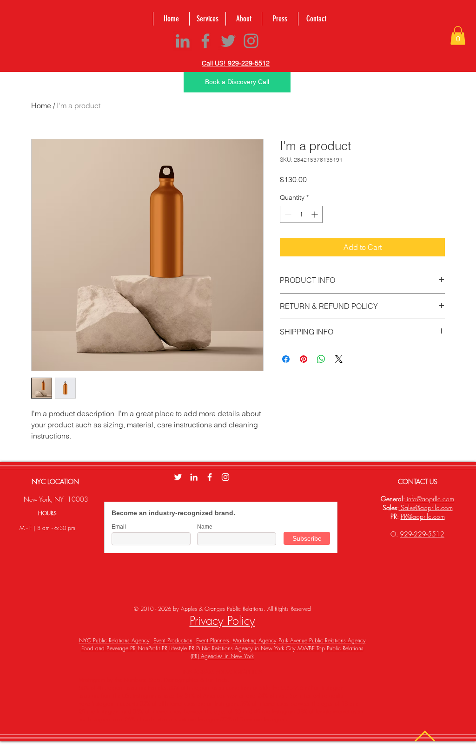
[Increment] (315, 214)
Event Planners (212, 640)
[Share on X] (338, 359)
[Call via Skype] (283, 42)
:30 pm (66, 528)
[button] (458, 35)
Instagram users (205, 688)
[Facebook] (205, 41)
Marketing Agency (255, 640)
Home (41, 105)
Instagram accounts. (115, 703)
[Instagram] (251, 41)
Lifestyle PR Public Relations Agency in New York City (233, 648)
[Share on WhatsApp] (321, 359)
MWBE (307, 648)
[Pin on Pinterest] (303, 359)
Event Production (172, 640)
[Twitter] (228, 41)
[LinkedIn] (182, 41)
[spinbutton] (301, 214)
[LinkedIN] (194, 477)
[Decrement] (287, 214)
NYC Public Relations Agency (114, 640)
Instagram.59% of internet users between (263, 703)
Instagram (209, 719)
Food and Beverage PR (108, 648)
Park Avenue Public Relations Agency (322, 640)
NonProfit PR (152, 648)
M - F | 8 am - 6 (39, 528)
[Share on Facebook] (285, 359)
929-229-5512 (422, 534)
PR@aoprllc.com (423, 516)
